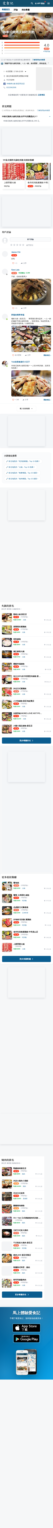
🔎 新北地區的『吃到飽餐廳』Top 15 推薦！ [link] (23, 461)
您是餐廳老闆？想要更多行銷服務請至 (26, 95)
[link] (24, 620)
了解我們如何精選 (38, 60)
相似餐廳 (26, 10)
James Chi (15, 252)
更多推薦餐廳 (25, 959)
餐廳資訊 (6, 9)
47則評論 (46, 51)
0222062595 (11, 87)
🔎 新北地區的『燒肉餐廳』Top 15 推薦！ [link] (22, 479)
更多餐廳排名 (25, 740)
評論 (16, 10)
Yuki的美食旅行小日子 (20, 362)
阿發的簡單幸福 (17, 315)
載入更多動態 (25, 408)
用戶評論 (6, 232)
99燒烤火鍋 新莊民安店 (16, 84)
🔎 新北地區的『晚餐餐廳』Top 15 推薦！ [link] (22, 473)
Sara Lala (15, 270)
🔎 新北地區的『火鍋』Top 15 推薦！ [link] (20, 467)
